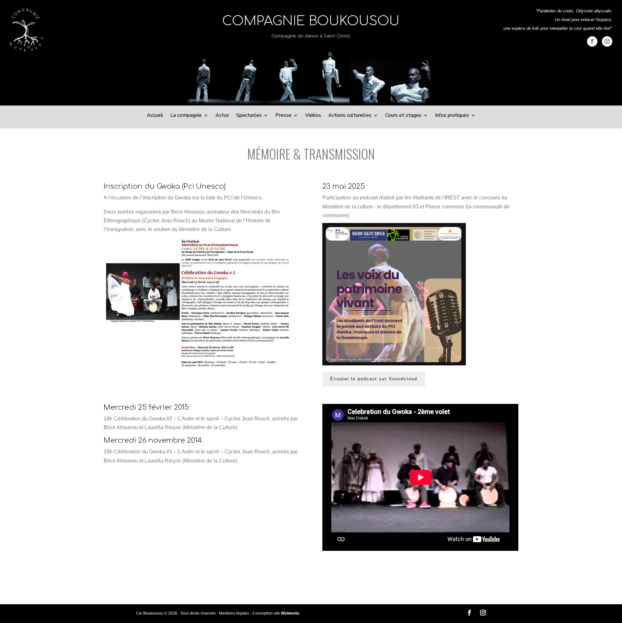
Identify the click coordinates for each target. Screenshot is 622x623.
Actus (222, 116)
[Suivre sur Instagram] (607, 41)
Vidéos (313, 116)
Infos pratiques (452, 116)
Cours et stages (403, 116)
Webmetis (290, 613)
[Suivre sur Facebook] (592, 41)
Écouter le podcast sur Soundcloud (373, 378)
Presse (283, 116)
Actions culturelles (350, 116)
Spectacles (249, 116)
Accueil (155, 116)
